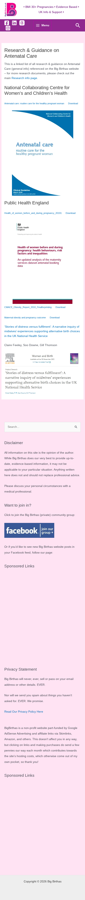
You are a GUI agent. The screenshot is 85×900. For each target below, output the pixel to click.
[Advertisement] (42, 615)
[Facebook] (6, 22)
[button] (78, 25)
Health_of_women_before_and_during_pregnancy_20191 (33, 213)
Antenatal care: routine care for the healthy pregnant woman (34, 103)
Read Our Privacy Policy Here (23, 711)
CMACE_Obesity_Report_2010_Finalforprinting (28, 307)
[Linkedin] (14, 22)
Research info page (24, 78)
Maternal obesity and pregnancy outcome (25, 317)
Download (73, 103)
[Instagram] (8, 28)
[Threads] (22, 22)
